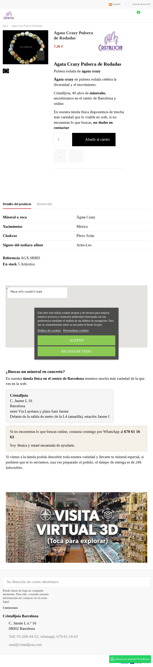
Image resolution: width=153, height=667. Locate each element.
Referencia (11, 258)
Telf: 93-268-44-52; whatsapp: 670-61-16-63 (43, 637)
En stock (10, 264)
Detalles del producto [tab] (17, 204)
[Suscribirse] (144, 582)
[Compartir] (56, 175)
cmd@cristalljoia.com (25, 645)
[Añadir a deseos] (61, 156)
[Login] (124, 15)
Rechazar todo (76, 351)
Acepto (76, 340)
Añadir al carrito (97, 139)
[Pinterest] (69, 175)
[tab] (44, 205)
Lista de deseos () (141, 4)
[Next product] (149, 26)
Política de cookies (49, 330)
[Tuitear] (62, 175)
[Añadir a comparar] (78, 156)
